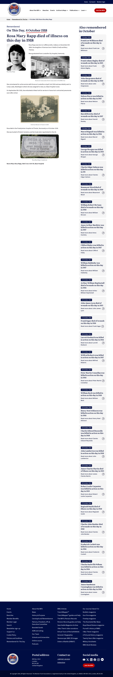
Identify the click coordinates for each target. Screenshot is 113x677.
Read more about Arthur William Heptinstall (89, 292)
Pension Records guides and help (69, 622)
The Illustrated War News (92, 622)
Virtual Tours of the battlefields (68, 632)
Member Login (12, 622)
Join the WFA (100, 10)
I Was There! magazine (91, 632)
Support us (11, 632)
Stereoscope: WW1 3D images (67, 638)
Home (86, 2)
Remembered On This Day (20, 19)
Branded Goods (37, 627)
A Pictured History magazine (93, 635)
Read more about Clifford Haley (89, 251)
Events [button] (52, 10)
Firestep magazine (89, 618)
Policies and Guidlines (14, 638)
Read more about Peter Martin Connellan (91, 382)
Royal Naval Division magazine (93, 625)
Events (9, 612)
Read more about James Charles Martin (89, 475)
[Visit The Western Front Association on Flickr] (103, 660)
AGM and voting (37, 631)
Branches (10, 615)
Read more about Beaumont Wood (90, 194)
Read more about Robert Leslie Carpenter (89, 495)
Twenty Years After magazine (93, 638)
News (34, 612)
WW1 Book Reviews (89, 645)
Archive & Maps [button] (61, 10)
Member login (101, 2)
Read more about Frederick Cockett (90, 553)
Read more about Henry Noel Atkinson (90, 419)
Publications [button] (74, 10)
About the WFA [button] (34, 10)
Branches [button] (46, 10)
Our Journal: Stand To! (91, 609)
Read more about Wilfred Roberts (89, 361)
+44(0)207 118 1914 (63, 659)
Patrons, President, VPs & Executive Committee (41, 623)
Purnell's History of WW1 (91, 628)
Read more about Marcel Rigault (89, 138)
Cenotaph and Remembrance (42, 618)
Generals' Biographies (65, 635)
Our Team (35, 634)
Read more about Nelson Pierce (89, 102)
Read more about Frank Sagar (91, 326)
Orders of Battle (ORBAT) (66, 641)
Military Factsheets (89, 641)
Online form (61, 662)
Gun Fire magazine (89, 615)
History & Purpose (38, 615)
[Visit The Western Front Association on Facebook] (95, 660)
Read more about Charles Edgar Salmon (89, 176)
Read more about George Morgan (89, 156)
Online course (37, 640)
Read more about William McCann (89, 214)
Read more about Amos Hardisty (88, 234)
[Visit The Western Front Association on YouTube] (84, 660)
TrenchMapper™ (63, 612)
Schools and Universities (40, 637)
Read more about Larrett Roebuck (89, 344)
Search (93, 2)
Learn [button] (83, 10)
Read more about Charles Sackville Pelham (89, 573)
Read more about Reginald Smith (90, 513)
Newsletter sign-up (13, 628)
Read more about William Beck (89, 399)
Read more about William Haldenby (89, 272)
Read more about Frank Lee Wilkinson (90, 49)
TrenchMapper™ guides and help (68, 615)
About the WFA (37, 609)
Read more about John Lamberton (88, 457)
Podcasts (35, 644)
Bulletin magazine (89, 612)
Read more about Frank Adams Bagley (89, 67)
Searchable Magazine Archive (67, 625)
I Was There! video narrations (67, 628)
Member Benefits (13, 618)
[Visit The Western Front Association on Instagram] (99, 660)
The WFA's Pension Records (67, 618)
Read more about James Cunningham (89, 593)
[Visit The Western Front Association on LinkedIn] (92, 660)
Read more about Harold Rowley (89, 120)
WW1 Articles (62, 609)
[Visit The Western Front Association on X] (88, 660)
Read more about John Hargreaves (88, 85)
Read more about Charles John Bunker (89, 533)
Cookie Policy (11, 635)
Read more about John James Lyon (91, 309)
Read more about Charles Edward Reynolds (89, 439)
